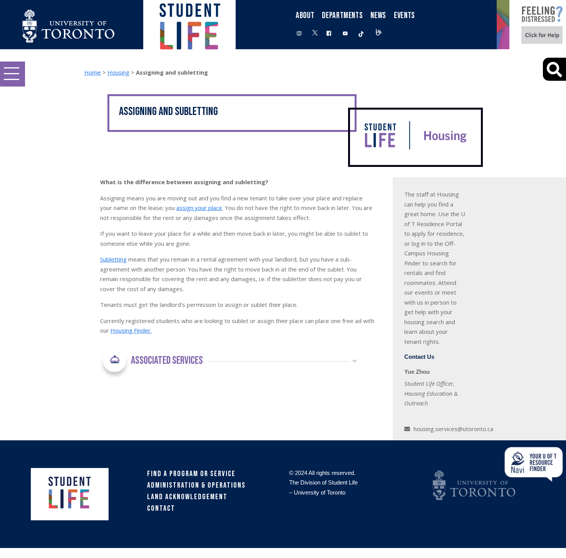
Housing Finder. (131, 330)
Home (92, 72)
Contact (161, 508)
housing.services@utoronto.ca (453, 429)
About (305, 15)
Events (404, 15)
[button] (12, 74)
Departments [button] (342, 15)
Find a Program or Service (191, 473)
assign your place (199, 208)
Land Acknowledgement (187, 496)
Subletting (113, 259)
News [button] (378, 15)
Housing (118, 72)
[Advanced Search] (554, 69)
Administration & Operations (196, 485)
